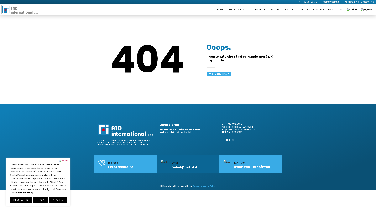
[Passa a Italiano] (352, 10)
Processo (277, 9)
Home (220, 9)
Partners (290, 9)
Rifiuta (41, 199)
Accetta (58, 199)
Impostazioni (20, 199)
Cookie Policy (25, 192)
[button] (219, 74)
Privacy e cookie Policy (204, 186)
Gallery (306, 9)
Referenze (259, 9)
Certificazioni (335, 9)
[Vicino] (64, 161)
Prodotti (243, 9)
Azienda (230, 9)
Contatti (318, 9)
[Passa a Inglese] (367, 10)
